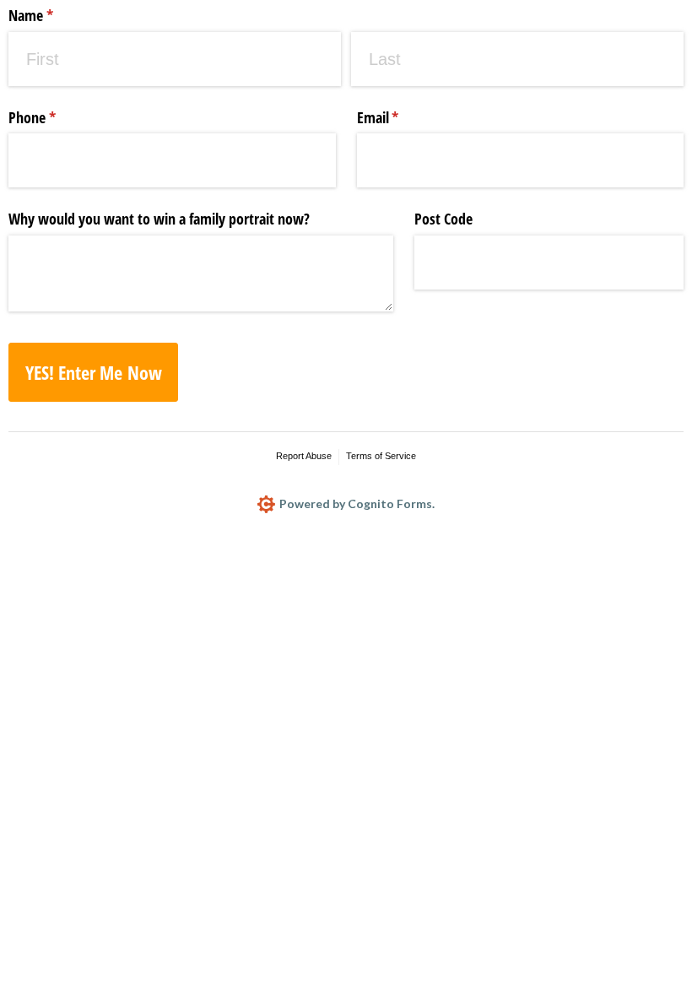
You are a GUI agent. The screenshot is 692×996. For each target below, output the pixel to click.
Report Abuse (304, 456)
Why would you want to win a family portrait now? (159, 218)
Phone (56, 117)
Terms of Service (381, 456)
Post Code (443, 218)
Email (403, 117)
